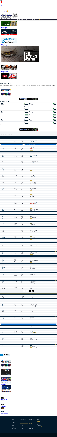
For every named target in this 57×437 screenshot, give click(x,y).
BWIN (2, 195)
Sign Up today (26, 144)
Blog (34, 19)
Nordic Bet (2, 275)
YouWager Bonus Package (3, 384)
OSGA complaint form (31, 423)
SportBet (2, 303)
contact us (50, 85)
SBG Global (3, 299)
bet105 (1, 122)
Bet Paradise (3, 169)
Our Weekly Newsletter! (3, 44)
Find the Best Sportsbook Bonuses (4, 27)
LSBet (2, 261)
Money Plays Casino (3, 267)
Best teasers (13, 424)
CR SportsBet (3, 210)
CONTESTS (4, 72)
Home (15, 19)
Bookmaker (2, 103)
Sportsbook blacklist (13, 430)
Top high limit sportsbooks (14, 427)
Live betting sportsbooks (14, 431)
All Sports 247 (3, 148)
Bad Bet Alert (34, 162)
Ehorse (2, 215)
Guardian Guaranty (3, 237)
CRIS (1, 114)
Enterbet (2, 217)
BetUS (1, 108)
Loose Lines (3, 260)
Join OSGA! (40, 19)
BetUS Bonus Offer (3, 367)
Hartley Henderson (22, 425)
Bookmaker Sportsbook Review (4, 399)
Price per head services (31, 425)
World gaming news (22, 429)
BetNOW (36, 305)
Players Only (3, 287)
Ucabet (2, 326)
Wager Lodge (3, 338)
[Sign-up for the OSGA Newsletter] (9, 43)
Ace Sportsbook (3, 146)
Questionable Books (35, 155)
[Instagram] (41, 426)
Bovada (30, 122)
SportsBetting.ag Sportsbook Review (4, 413)
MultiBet (2, 268)
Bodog (1, 119)
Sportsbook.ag (3, 310)
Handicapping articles (31, 426)
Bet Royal (2, 174)
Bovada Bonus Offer (5, 9)
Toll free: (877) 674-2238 (40, 424)
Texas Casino (3, 318)
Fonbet (2, 225)
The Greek (2, 319)
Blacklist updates (21, 430)
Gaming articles (21, 428)
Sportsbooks (18, 19)
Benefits (38, 420)
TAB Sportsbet (3, 317)
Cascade (2, 202)
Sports (27, 19)
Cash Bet (2, 203)
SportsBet (2, 304)
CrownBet (2, 209)
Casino (22, 19)
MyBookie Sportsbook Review (3, 406)
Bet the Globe (3, 177)
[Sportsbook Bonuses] (9, 26)
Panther (2, 283)
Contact (37, 19)
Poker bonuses (30, 420)
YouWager (30, 108)
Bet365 (2, 197)
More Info (34, 147)
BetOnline (30, 103)
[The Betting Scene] (20, 61)
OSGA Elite (31, 156)
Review (26, 104)
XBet (29, 119)
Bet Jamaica (3, 160)
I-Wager (2, 250)
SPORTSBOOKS (4, 28)
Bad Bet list (29, 85)
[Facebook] (37, 426)
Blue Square (3, 188)
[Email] (40, 426)
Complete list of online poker (31, 419)
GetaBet (2, 229)
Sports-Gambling (3, 305)
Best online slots (21, 420)
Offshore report (21, 426)
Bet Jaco (2, 162)
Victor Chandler (3, 330)
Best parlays (13, 425)
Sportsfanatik (3, 306)
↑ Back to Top (55, 238)
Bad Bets (36, 142)
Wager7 (2, 337)
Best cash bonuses (13, 419)
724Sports (2, 142)
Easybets (2, 216)
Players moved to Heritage (34, 160)
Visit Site (26, 103)
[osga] (6, 18)
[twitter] (1, 5)
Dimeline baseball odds (31, 428)
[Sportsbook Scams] (9, 78)
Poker (24, 19)
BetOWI (2, 168)
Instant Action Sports (3, 246)
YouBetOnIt (2, 346)
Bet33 (2, 196)
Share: (1, 124)
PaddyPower (3, 281)
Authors (30, 19)
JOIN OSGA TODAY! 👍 (5, 11)
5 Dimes (2, 141)
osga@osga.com (39, 425)
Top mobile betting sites (14, 428)
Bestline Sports (3, 154)
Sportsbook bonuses (14, 422)
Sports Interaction (3, 312)
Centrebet (2, 204)
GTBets (1, 111)
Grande (2, 235)
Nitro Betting (3, 274)
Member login (38, 419)
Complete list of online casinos (23, 419)
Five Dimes (2, 224)
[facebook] (1, 4)
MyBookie (30, 111)
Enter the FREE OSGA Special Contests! (4, 71)
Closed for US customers (32, 141)
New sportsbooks (13, 420)
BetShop (2, 175)
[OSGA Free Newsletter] (5, 356)
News (32, 19)
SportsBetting (30, 114)
